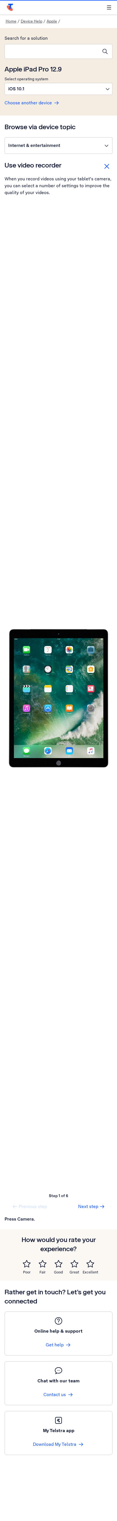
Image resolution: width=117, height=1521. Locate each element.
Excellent (90, 1272)
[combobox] (51, 51)
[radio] (26, 1263)
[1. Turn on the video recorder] (58, 698)
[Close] (106, 166)
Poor (27, 1272)
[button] (58, 89)
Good (58, 1272)
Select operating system (26, 78)
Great (74, 1272)
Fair (42, 1272)
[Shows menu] (109, 7)
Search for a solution (26, 38)
